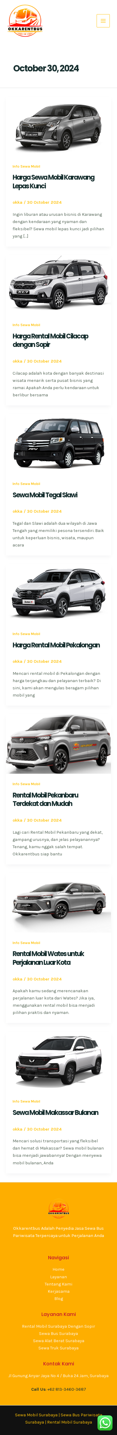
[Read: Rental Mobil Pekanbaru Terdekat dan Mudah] (58, 743)
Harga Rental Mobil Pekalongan (56, 645)
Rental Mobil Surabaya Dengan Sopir (58, 1326)
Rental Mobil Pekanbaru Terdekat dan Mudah (45, 799)
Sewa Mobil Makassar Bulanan (55, 1112)
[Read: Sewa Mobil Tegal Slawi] (58, 443)
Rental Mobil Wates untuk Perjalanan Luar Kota (48, 958)
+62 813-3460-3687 (66, 1389)
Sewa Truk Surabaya (58, 1348)
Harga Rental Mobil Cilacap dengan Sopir (50, 340)
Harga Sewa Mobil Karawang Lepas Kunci (53, 181)
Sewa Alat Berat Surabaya (58, 1340)
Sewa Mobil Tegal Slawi (45, 495)
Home (58, 1269)
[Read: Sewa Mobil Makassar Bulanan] (58, 1061)
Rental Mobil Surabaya (69, 1422)
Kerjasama (59, 1291)
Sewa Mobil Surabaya (36, 1415)
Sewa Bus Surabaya (58, 1333)
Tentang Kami (58, 1284)
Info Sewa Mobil (26, 166)
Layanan (58, 1276)
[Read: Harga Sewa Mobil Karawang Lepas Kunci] (58, 126)
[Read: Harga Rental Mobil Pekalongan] (58, 593)
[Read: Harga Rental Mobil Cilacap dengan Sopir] (58, 284)
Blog (58, 1298)
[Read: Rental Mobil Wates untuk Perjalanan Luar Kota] (58, 902)
